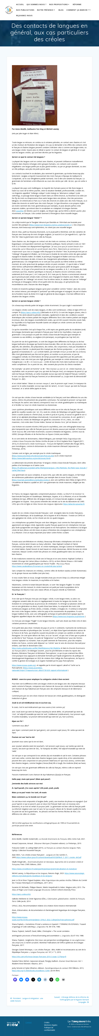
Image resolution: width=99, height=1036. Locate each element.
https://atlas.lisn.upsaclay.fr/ (74, 504)
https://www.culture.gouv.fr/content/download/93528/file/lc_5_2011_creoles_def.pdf (48, 857)
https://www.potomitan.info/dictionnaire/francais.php (33, 456)
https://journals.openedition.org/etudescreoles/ (30, 480)
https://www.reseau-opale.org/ (24, 665)
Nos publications (25, 10)
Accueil (20, 4)
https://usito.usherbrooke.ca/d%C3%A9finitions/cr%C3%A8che (36, 648)
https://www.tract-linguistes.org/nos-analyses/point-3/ (51, 225)
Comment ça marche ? (77, 10)
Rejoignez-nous (24, 15)
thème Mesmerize (79, 1029)
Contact (28, 1022)
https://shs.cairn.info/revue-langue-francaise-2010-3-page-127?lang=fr (39, 956)
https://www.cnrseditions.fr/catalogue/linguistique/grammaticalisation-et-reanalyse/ (44, 869)
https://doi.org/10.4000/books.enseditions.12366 (31, 970)
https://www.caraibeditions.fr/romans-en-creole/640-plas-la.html (37, 566)
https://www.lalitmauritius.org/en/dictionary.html (31, 458)
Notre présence (45, 10)
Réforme (77, 4)
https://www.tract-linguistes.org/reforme (69, 616)
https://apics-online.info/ (30, 312)
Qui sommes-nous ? (36, 4)
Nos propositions (58, 4)
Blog (61, 10)
